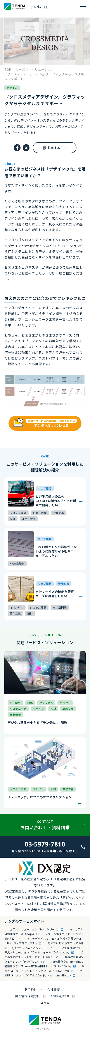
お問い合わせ (60, 996)
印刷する (53, 147)
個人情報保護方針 (27, 996)
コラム (45, 1002)
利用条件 (30, 989)
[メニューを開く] (83, 6)
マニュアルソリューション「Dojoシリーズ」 (32, 929)
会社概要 (53, 989)
